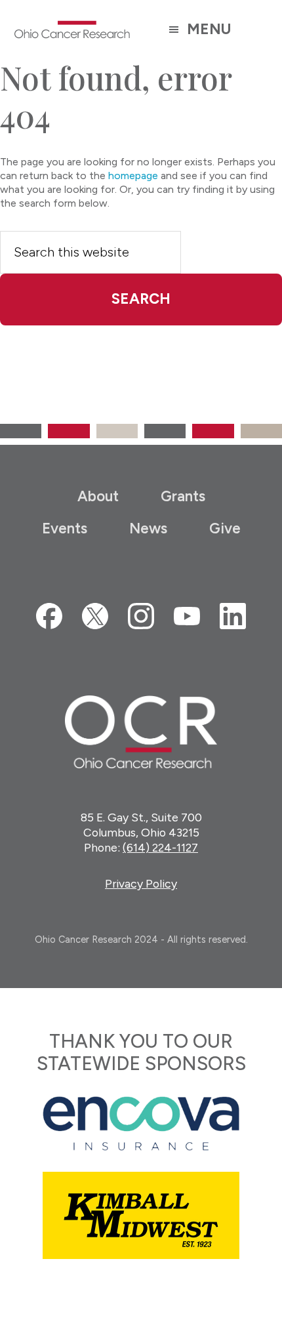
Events (64, 528)
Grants (183, 496)
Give (225, 528)
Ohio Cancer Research (72, 29)
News (148, 528)
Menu (209, 29)
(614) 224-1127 (160, 847)
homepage (133, 175)
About (98, 496)
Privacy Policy (141, 883)
